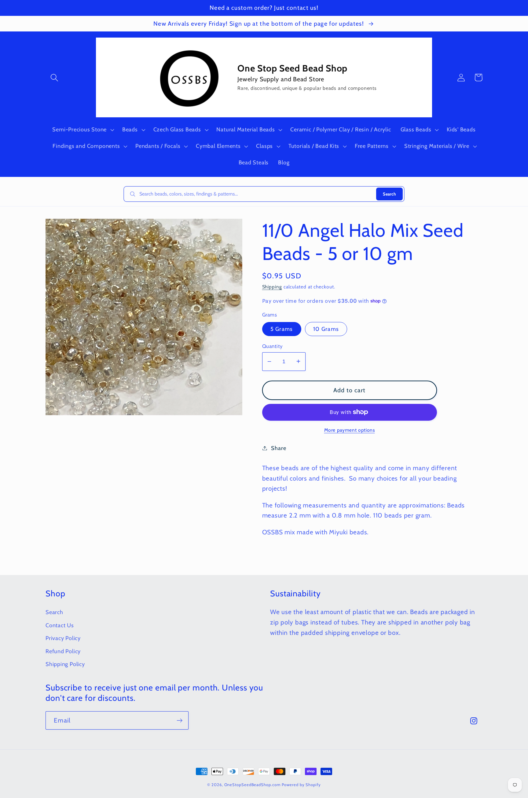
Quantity (272, 346)
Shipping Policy (65, 664)
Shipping (272, 286)
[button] (54, 77)
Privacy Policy (63, 638)
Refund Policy (63, 651)
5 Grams (281, 328)
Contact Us (60, 625)
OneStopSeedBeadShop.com (252, 784)
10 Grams (326, 328)
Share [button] (278, 448)
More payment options (349, 430)
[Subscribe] (179, 720)
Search (389, 194)
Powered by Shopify (301, 784)
